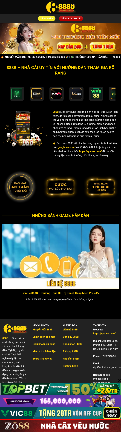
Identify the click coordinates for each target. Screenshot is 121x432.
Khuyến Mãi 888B (42, 329)
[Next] (114, 260)
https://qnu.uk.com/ (90, 151)
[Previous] (6, 260)
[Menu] (4, 7)
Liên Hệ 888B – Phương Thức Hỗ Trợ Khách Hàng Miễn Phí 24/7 (60, 293)
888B (56, 111)
